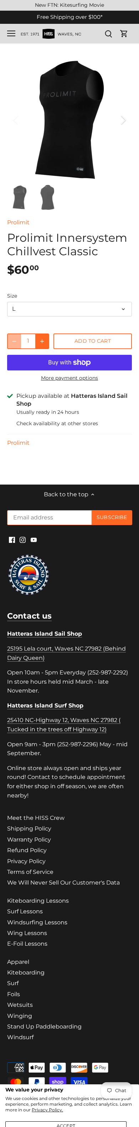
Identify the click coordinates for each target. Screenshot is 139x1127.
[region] (69, 5)
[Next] (123, 120)
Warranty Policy (29, 839)
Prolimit (18, 222)
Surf (13, 983)
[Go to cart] (124, 33)
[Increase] (42, 341)
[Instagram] (23, 539)
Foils (13, 994)
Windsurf (20, 1037)
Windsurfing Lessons (37, 922)
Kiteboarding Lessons (38, 900)
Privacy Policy (26, 861)
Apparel (18, 961)
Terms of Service (30, 872)
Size (12, 296)
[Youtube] (34, 539)
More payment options (69, 378)
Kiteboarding (26, 972)
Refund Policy (27, 850)
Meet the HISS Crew (36, 817)
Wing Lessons (27, 933)
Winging (19, 1016)
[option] (69, 120)
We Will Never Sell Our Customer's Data (63, 882)
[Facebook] (12, 539)
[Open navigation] (11, 33)
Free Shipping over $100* (70, 17)
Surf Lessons (25, 911)
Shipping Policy (29, 828)
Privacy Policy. (47, 1109)
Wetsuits (20, 1005)
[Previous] (16, 120)
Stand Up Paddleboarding (44, 1026)
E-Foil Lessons (27, 943)
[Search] (108, 33)
